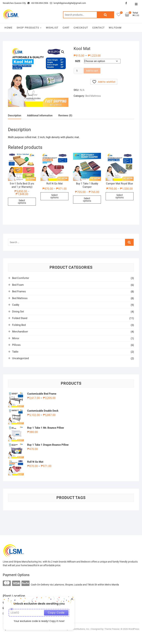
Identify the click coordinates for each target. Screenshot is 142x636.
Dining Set (18, 311)
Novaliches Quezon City (14, 3)
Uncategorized (20, 358)
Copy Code (56, 613)
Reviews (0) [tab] (65, 115)
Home (8, 27)
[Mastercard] (7, 583)
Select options (22, 201)
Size (77, 61)
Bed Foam (18, 284)
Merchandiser (20, 331)
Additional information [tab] (39, 115)
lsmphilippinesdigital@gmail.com (69, 3)
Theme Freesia (111, 629)
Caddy (15, 304)
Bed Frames (19, 291)
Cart (66, 27)
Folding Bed (19, 325)
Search (105, 14)
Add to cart (92, 70)
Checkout (81, 27)
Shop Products (28, 27)
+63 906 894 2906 (39, 3)
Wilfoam (115, 27)
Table (15, 351)
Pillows (16, 344)
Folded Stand (19, 318)
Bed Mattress (93, 95)
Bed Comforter (20, 278)
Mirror (15, 338)
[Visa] (16, 583)
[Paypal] (25, 583)
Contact (98, 27)
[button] (63, 52)
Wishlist (52, 27)
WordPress (133, 629)
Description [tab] (14, 115)
